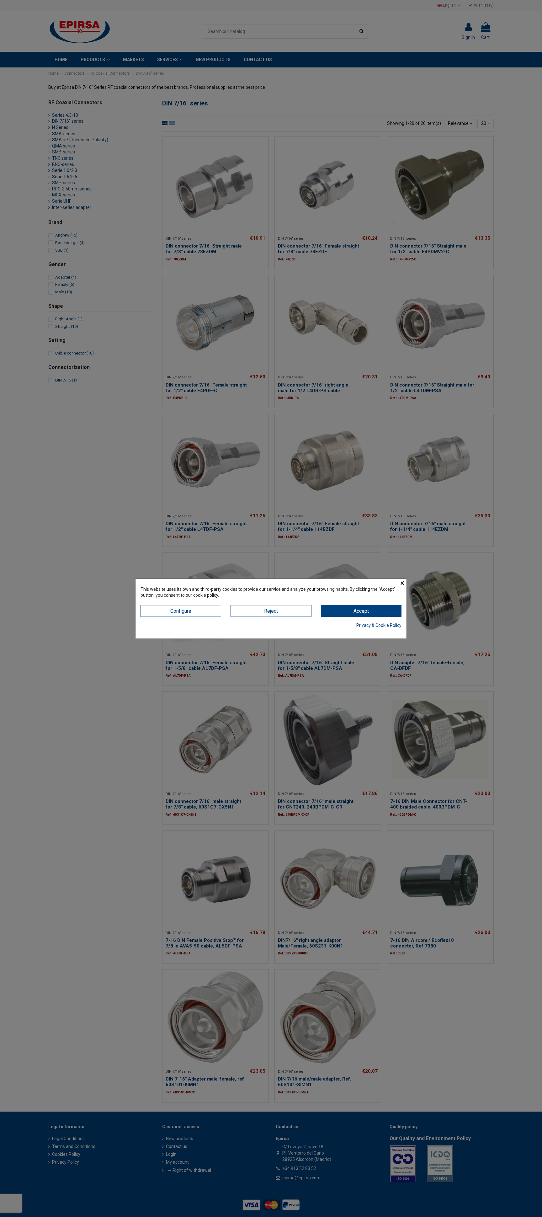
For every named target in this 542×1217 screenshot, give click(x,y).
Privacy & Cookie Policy (378, 625)
